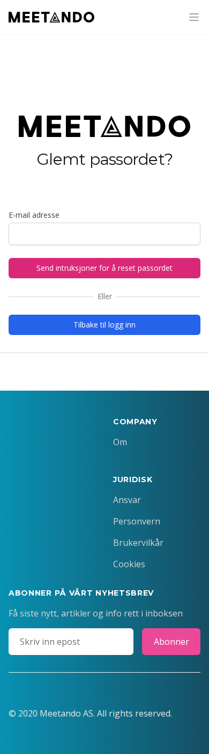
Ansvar (127, 500)
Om (120, 442)
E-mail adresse (34, 215)
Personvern (136, 521)
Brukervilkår (138, 543)
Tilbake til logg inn (104, 324)
